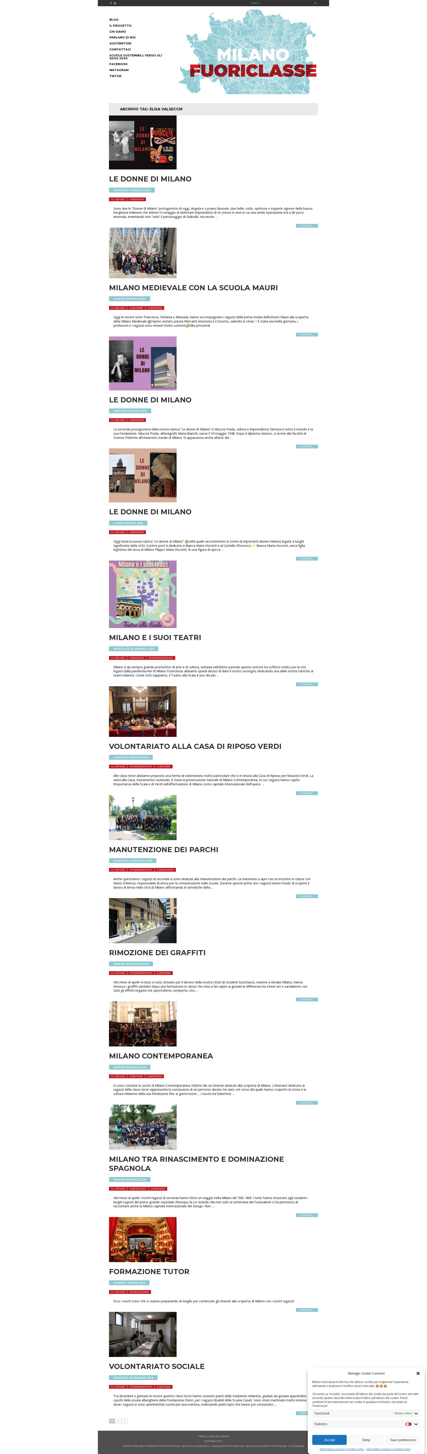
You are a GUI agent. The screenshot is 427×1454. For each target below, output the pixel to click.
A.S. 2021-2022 (118, 199)
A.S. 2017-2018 (118, 766)
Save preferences (403, 1440)
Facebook (118, 64)
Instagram (119, 70)
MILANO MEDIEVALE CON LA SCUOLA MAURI (193, 287)
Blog (114, 19)
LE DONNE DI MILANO (150, 179)
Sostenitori (120, 43)
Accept (329, 1440)
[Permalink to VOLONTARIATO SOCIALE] (143, 1355)
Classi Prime (136, 307)
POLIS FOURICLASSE (171, 1446)
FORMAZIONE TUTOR (149, 1271)
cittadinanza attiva (140, 766)
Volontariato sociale (160, 657)
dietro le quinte (139, 1292)
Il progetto (120, 25)
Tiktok (115, 76)
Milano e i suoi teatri (155, 637)
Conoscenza (136, 199)
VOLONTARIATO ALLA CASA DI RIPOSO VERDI (195, 746)
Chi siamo (117, 31)
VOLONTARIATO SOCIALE (157, 1366)
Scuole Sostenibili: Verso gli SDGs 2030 (135, 57)
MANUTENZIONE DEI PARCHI (163, 849)
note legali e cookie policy (196, 1446)
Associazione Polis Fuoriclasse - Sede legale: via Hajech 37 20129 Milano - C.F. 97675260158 (258, 1446)
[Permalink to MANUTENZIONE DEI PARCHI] (143, 838)
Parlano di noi (122, 37)
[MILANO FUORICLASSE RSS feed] (115, 3)
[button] (418, 1373)
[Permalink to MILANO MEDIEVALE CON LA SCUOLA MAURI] (143, 276)
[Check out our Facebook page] (111, 3)
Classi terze (163, 766)
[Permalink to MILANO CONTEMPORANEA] (143, 1045)
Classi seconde (165, 869)
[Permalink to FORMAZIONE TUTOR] (143, 1260)
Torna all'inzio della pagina (213, 1436)
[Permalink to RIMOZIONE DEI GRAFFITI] (143, 941)
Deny (366, 1440)
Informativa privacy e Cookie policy (342, 1449)
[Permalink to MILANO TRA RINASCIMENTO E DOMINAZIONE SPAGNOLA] (143, 1148)
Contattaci (120, 49)
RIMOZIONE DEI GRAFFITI (157, 952)
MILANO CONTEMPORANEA (161, 1056)
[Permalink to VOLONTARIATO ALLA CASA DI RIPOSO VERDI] (143, 735)
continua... (307, 225)
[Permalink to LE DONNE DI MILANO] (143, 168)
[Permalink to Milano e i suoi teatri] (143, 626)
